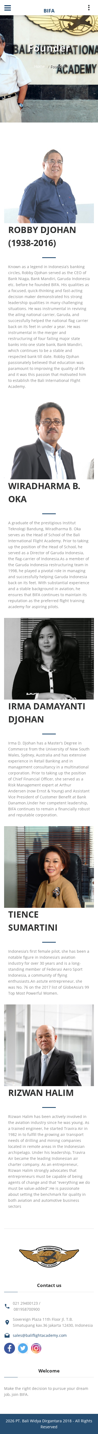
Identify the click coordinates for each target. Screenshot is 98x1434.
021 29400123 (25, 1303)
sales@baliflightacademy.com (40, 1335)
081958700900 (27, 1309)
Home (39, 66)
